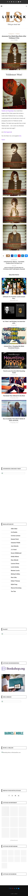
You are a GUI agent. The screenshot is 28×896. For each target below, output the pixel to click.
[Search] (26, 6)
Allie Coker (14, 528)
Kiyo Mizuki (14, 560)
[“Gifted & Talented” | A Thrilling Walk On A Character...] (17, 853)
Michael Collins (15, 574)
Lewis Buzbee (15, 567)
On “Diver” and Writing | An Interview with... (14, 322)
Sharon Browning (16, 588)
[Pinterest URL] (5, 811)
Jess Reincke (14, 546)
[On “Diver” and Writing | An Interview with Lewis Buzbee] (14, 311)
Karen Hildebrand (16, 553)
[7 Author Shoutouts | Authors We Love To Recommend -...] (11, 853)
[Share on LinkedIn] (22, 255)
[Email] (18, 1)
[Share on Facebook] (12, 255)
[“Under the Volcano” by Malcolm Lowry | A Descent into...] (4, 865)
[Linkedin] (13, 1)
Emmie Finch (15, 539)
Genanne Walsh (15, 542)
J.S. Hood (13, 549)
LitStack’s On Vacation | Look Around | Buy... (14, 297)
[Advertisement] (14, 449)
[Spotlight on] (23, 853)
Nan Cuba (14, 577)
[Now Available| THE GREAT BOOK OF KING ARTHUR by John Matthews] (14, 408)
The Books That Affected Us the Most (14, 395)
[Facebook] (7, 1)
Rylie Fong (14, 584)
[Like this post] (8, 255)
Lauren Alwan (15, 563)
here (20, 135)
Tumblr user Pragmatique (8, 110)
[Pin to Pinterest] (19, 255)
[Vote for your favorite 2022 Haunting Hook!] (14, 360)
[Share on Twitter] (15, 255)
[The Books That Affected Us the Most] (14, 385)
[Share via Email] (26, 255)
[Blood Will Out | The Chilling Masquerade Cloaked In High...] (4, 853)
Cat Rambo (14, 532)
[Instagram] (9, 1)
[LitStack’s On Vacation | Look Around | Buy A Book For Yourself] (14, 286)
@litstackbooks (14, 840)
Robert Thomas (15, 581)
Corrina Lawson (15, 535)
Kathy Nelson (15, 556)
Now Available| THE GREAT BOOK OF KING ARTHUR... (14, 419)
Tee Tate (16, 40)
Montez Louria (15, 570)
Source (3, 139)
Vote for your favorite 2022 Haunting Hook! (14, 371)
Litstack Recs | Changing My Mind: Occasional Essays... (14, 347)
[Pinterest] (11, 1)
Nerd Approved (7, 132)
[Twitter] (16, 1)
